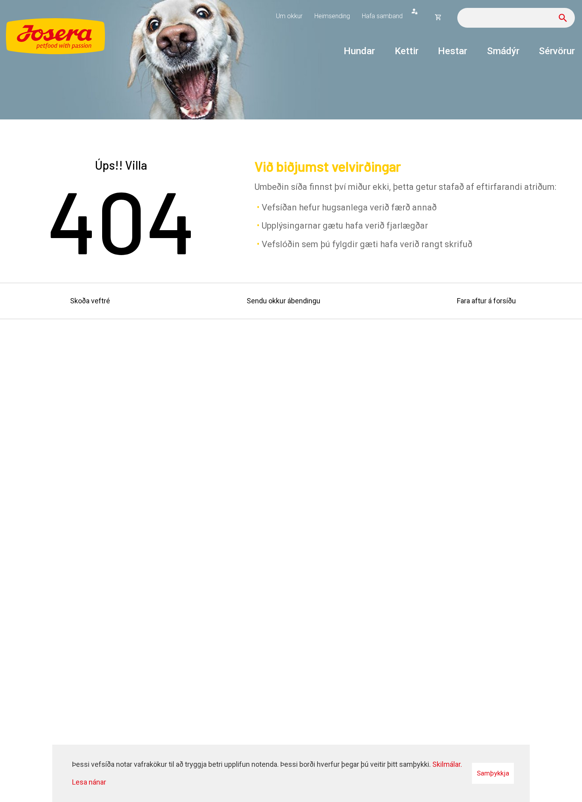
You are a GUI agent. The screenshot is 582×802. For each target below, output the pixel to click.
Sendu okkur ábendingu (283, 301)
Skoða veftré (90, 301)
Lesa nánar (89, 782)
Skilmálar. (447, 764)
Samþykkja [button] (493, 773)
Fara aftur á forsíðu (486, 301)
